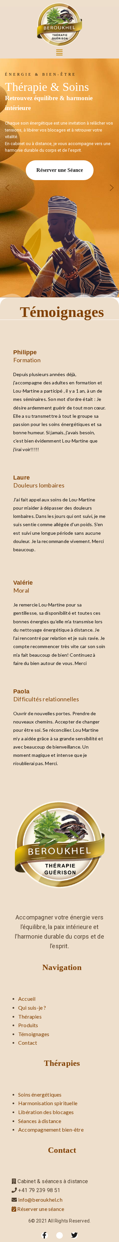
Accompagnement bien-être (51, 1129)
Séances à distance (39, 1121)
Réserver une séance (40, 1209)
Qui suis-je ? (32, 1007)
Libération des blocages (46, 1112)
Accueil (26, 998)
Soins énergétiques (40, 1094)
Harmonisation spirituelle (47, 1103)
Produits (28, 1025)
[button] (59, 52)
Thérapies (30, 1016)
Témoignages (33, 1034)
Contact (27, 1042)
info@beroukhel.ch (40, 1199)
